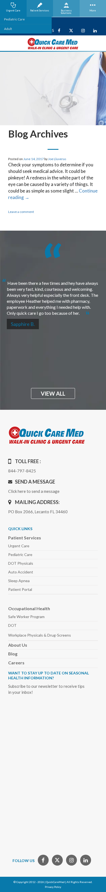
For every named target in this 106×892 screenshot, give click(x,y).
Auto (20, 572)
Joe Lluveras (57, 159)
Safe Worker (26, 616)
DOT (12, 625)
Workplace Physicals (39, 635)
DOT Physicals (20, 563)
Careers (16, 662)
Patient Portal (20, 589)
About (17, 644)
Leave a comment (21, 212)
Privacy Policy (53, 886)
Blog (12, 653)
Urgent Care (18, 545)
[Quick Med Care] (53, 43)
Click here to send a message (34, 491)
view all (53, 393)
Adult (8, 29)
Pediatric (20, 554)
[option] (53, 295)
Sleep (19, 580)
